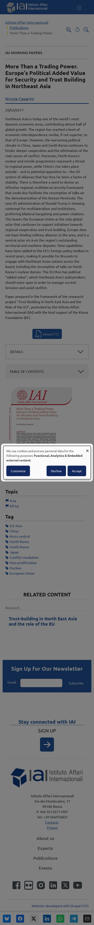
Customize (18, 471)
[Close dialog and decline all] (87, 448)
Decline (56, 471)
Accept (77, 471)
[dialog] (47, 462)
